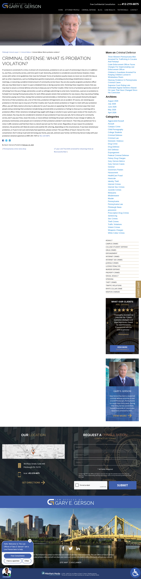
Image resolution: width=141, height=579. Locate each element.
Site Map (64, 562)
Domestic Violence (115, 141)
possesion (112, 210)
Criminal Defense (89, 10)
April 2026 (112, 113)
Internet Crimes (114, 184)
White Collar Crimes (116, 233)
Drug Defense (113, 147)
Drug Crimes (111, 250)
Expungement (113, 152)
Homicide (112, 178)
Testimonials (122, 10)
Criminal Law (113, 138)
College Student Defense (117, 247)
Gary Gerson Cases (116, 164)
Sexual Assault (112, 276)
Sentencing (112, 216)
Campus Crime (114, 127)
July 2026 (112, 104)
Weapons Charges (115, 230)
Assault (111, 124)
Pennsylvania (113, 201)
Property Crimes (113, 272)
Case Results (109, 10)
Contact (134, 10)
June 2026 (112, 107)
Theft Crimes (113, 221)
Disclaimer (75, 562)
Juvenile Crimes (114, 190)
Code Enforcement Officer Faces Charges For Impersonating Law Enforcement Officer (121, 66)
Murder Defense (113, 269)
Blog (100, 10)
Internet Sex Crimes (116, 187)
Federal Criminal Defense (118, 155)
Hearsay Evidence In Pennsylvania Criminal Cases (122, 81)
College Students (115, 132)
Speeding (109, 279)
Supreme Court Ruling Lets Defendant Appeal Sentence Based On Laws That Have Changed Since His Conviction (122, 89)
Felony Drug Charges (116, 158)
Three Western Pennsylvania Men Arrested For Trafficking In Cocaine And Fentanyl (122, 59)
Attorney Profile (72, 10)
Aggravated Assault (116, 121)
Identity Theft (113, 181)
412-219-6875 (130, 4)
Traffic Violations (115, 224)
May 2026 (112, 110)
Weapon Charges (113, 292)
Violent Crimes (114, 227)
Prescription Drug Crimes (118, 213)
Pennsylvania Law (115, 204)
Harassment (113, 173)
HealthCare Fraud (115, 176)
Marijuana (112, 193)
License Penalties (113, 266)
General (111, 167)
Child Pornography (115, 129)
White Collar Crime (114, 289)
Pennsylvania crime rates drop (14, 149)
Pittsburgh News (115, 207)
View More (122, 348)
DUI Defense (113, 150)
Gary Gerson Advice (116, 161)
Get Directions (31, 482)
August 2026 (113, 101)
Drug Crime (112, 144)
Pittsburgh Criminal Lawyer (10, 52)
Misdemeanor (113, 196)
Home (60, 10)
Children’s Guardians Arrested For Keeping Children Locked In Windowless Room (122, 74)
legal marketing (78, 575)
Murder (111, 198)
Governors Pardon (115, 170)
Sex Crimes (113, 219)
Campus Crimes (112, 244)
